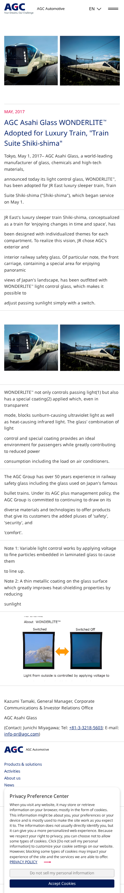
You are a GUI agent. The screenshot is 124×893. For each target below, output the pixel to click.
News (9, 785)
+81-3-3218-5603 (86, 727)
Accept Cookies (62, 883)
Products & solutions (23, 764)
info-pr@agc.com (21, 734)
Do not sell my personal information (62, 873)
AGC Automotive (37, 749)
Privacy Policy (23, 862)
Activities (12, 771)
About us (12, 778)
